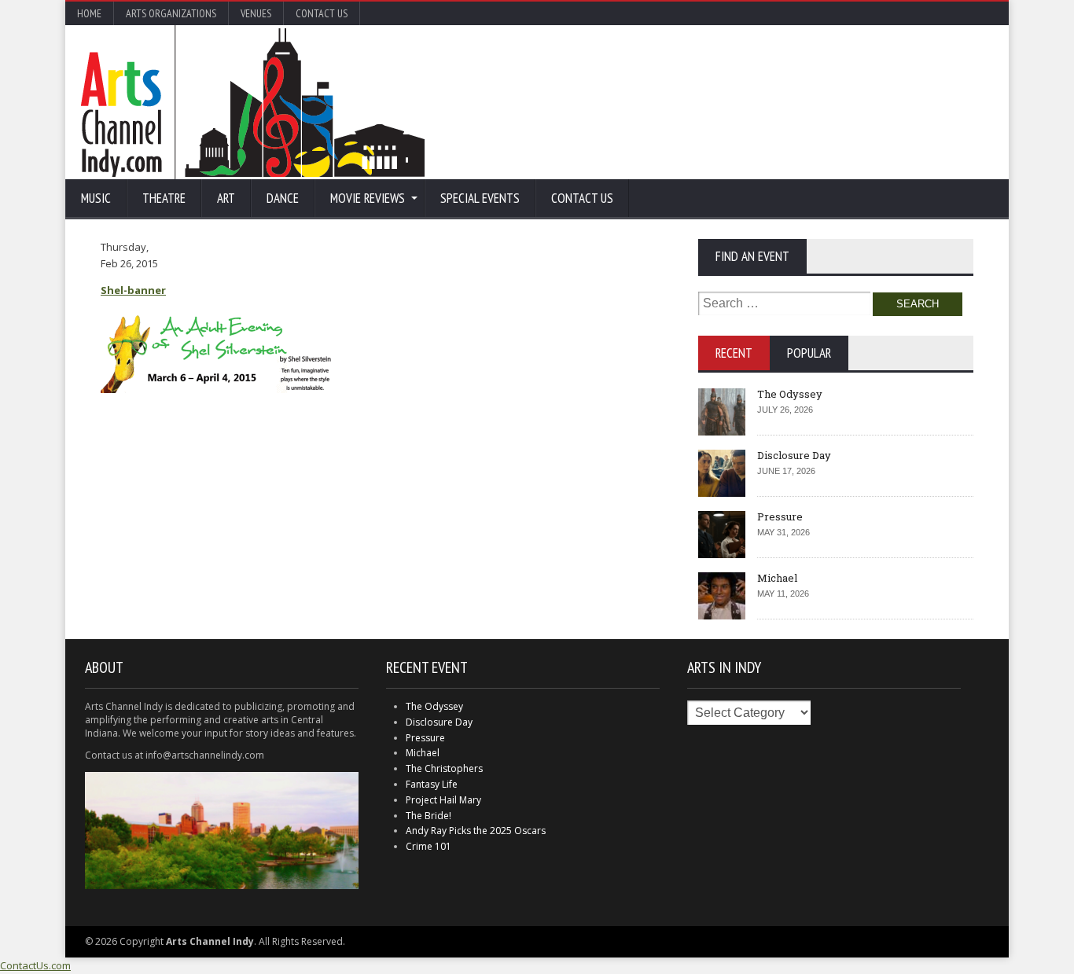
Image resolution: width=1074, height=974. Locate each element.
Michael (777, 578)
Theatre (164, 198)
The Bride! (428, 815)
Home (89, 13)
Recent (733, 353)
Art (226, 198)
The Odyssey (789, 394)
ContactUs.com (35, 965)
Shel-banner (133, 290)
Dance (283, 198)
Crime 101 (428, 846)
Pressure (780, 516)
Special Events (480, 198)
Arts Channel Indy (253, 102)
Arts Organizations (171, 13)
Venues (256, 13)
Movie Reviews (367, 198)
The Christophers (444, 768)
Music (96, 198)
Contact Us (322, 13)
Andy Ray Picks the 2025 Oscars (476, 830)
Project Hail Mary (443, 800)
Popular (809, 353)
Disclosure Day (794, 455)
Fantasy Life (432, 784)
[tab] (734, 353)
